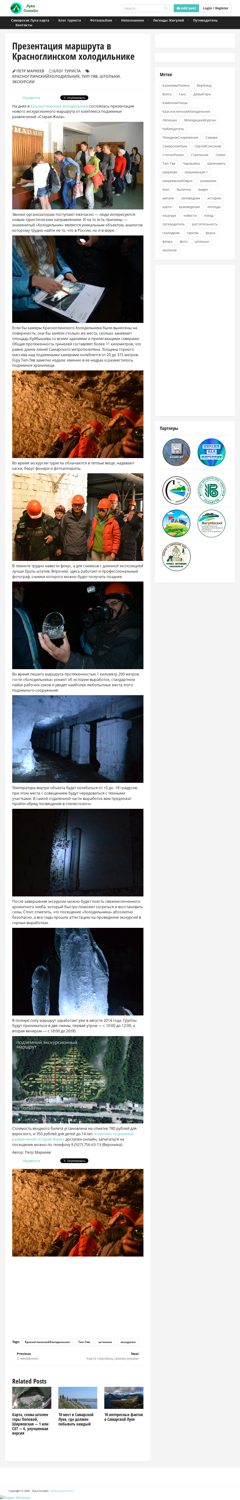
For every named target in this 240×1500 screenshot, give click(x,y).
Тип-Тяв (90, 76)
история (214, 198)
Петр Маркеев (30, 71)
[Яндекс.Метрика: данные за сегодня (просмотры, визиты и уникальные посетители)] (15, 1497)
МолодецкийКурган (200, 120)
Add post (188, 8)
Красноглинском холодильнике (59, 106)
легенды (214, 207)
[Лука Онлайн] (23, 8)
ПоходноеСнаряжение (180, 137)
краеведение (189, 207)
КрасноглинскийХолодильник (46, 76)
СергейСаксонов (208, 146)
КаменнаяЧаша (175, 103)
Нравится (31, 97)
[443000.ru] (176, 452)
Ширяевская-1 (196, 172)
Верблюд (204, 85)
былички (184, 189)
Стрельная (199, 155)
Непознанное (132, 20)
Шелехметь (216, 163)
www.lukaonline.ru (62, 1491)
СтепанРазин (173, 155)
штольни (110, 76)
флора (167, 241)
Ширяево (169, 172)
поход (208, 215)
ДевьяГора (202, 94)
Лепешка (169, 120)
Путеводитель (205, 20)
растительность (205, 224)
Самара (212, 137)
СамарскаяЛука (174, 146)
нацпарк (169, 215)
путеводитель (173, 224)
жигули (168, 198)
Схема (220, 155)
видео (203, 189)
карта (167, 207)
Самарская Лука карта (30, 20)
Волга (167, 94)
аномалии (208, 181)
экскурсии (23, 81)
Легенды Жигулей (168, 20)
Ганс (182, 94)
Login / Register (215, 8)
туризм (192, 233)
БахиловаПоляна (176, 85)
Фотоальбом (101, 20)
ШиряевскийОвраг (177, 181)
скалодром (171, 233)
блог (165, 189)
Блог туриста (69, 20)
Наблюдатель (173, 129)
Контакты (23, 25)
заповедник (190, 198)
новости (190, 215)
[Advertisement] (77, 1294)
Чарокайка (191, 163)
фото (184, 241)
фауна (210, 233)
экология (169, 250)
